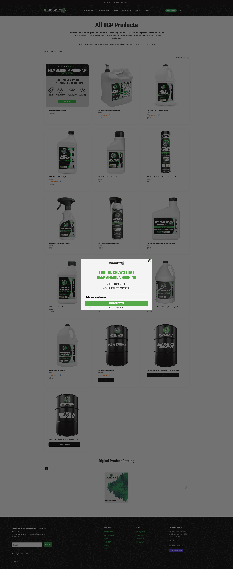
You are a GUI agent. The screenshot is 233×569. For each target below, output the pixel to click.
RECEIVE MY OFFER (116, 303)
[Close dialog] (149, 260)
